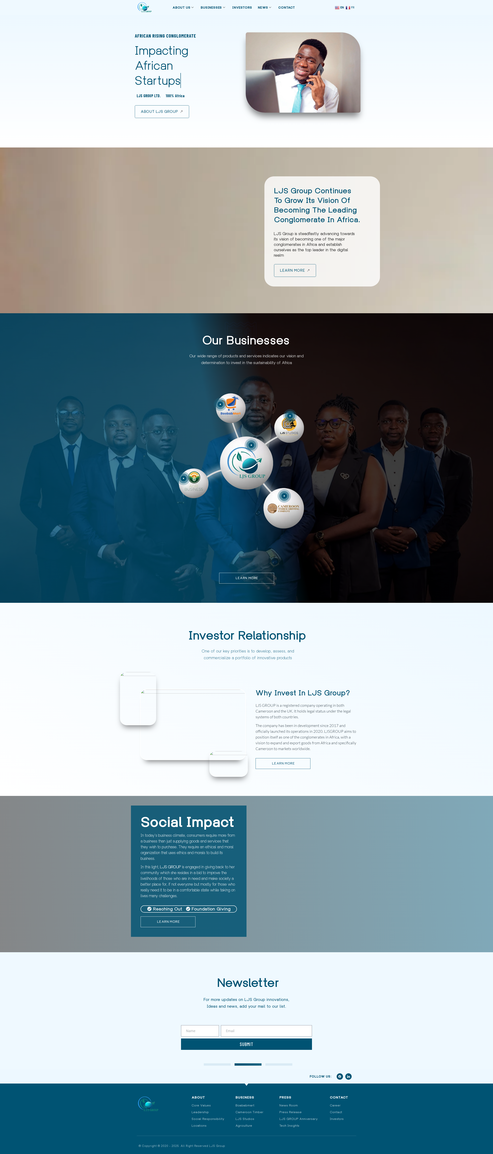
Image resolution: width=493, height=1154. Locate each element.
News (263, 7)
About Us (181, 7)
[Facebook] (340, 1076)
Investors (242, 7)
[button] (290, 416)
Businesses (211, 7)
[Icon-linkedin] (348, 1076)
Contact (286, 7)
